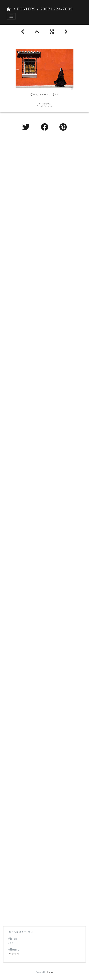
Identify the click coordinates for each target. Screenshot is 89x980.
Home (9, 9)
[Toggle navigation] (11, 16)
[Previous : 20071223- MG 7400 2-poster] (23, 31)
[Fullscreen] (51, 31)
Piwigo (50, 972)
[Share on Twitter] (27, 127)
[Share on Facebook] (46, 127)
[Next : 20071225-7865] (66, 31)
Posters (26, 9)
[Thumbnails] (37, 31)
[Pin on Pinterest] (63, 127)
